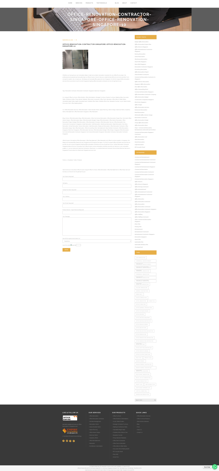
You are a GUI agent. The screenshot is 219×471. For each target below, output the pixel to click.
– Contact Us (139, 432)
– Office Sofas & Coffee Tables (119, 446)
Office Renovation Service (107, 122)
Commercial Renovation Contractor (144, 172)
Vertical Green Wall (141, 391)
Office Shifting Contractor (142, 217)
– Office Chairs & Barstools (118, 443)
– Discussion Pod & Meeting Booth (120, 448)
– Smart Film (115, 457)
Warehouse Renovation (106, 124)
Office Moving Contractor (142, 187)
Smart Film (138, 239)
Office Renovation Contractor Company (145, 94)
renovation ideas (83, 75)
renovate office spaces (95, 79)
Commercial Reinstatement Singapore (145, 167)
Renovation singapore (141, 237)
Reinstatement (70, 111)
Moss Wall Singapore (140, 64)
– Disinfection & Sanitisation (96, 446)
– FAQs (138, 427)
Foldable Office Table (93, 101)
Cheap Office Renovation (102, 120)
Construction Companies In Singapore (72, 124)
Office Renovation (69, 109)
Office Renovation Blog (75, 118)
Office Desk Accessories (93, 99)
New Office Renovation (78, 128)
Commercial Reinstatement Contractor (145, 159)
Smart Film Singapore (140, 61)
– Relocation (92, 443)
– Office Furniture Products (143, 418)
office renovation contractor (100, 81)
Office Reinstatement (91, 140)
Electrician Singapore (99, 90)
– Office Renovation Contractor (96, 418)
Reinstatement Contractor (142, 232)
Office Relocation (93, 111)
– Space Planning (93, 429)
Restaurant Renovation (104, 126)
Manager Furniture (100, 97)
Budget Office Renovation (79, 122)
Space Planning (104, 109)
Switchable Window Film (141, 244)
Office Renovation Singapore (81, 111)
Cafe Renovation (96, 124)
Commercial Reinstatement (142, 157)
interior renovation (99, 75)
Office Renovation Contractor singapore (145, 209)
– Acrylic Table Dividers (118, 421)
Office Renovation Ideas (76, 120)
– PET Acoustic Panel (117, 451)
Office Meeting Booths (76, 103)
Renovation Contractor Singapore (85, 90)
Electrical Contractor (107, 148)
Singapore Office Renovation (121, 130)
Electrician (92, 148)
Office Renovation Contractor (117, 126)
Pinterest (79, 160)
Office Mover (122, 169)
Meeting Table (119, 97)
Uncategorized (139, 247)
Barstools (109, 99)
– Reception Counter (117, 435)
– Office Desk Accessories (118, 440)
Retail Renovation (117, 124)
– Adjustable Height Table (118, 429)
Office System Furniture (143, 354)
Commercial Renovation (141, 169)
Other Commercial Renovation (99, 118)
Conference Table (70, 99)
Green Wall (139, 294)
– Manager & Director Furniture (120, 424)
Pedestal (85, 99)
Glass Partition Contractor (112, 128)
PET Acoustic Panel (140, 147)
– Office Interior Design (94, 432)
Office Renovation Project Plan (114, 118)
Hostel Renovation (86, 124)
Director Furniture (110, 97)
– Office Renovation (93, 416)
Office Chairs (103, 99)
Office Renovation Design (141, 120)
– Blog (137, 424)
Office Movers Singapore (141, 47)
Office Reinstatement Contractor (143, 192)
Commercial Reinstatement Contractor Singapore (143, 265)
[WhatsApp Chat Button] (214, 466)
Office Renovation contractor (142, 206)
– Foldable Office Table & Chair (120, 432)
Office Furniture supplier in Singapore (117, 140)
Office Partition (81, 97)
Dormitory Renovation (141, 69)
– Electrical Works (93, 435)
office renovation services (119, 142)
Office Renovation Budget (89, 120)
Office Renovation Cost (119, 122)
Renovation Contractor (71, 90)
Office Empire (91, 77)
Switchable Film (139, 242)
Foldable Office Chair (104, 101)
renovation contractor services (104, 146)
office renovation (125, 79)
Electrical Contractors (83, 148)
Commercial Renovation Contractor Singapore (74, 132)
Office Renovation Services (86, 130)
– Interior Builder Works (95, 427)
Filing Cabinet (78, 99)
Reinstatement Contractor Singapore (144, 234)
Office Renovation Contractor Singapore (144, 342)
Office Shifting (138, 214)
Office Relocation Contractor (142, 201)
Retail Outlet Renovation (143, 377)
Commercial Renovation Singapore (95, 132)
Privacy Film (138, 226)
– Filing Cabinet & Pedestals (119, 437)
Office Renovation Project (142, 72)
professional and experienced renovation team (74, 77)
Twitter (75, 160)
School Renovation (73, 126)
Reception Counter (114, 101)
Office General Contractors (144, 307)
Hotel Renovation (93, 126)
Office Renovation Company (93, 122)
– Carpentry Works (93, 437)
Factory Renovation (84, 126)
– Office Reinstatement (94, 440)
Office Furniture (73, 97)
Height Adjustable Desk (81, 101)
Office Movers (138, 181)
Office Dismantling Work (91, 128)
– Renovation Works (94, 424)
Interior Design (112, 109)
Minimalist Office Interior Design (143, 115)
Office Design (110, 130)
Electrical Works (120, 109)
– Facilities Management (95, 421)
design (64, 142)
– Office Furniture (116, 416)
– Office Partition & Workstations (120, 418)
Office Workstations (90, 97)
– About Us (139, 429)
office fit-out (117, 75)
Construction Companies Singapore (144, 99)
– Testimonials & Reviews (142, 421)
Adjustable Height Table (69, 101)
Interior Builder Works (93, 109)
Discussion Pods (67, 103)
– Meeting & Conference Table (119, 427)
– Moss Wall (115, 454)
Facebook (70, 160)
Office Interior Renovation (115, 120)
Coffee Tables (122, 99)
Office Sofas (115, 99)
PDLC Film (137, 224)
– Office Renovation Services (143, 416)
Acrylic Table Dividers (125, 101)
